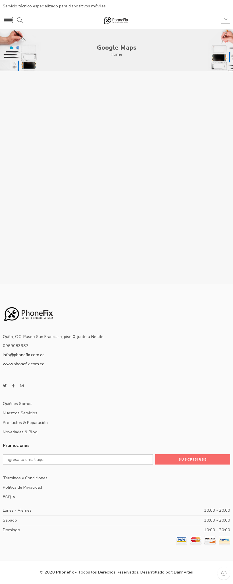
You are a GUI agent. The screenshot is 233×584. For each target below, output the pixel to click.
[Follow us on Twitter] (5, 386)
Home (116, 54)
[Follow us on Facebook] (13, 386)
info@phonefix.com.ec (23, 355)
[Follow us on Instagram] (22, 386)
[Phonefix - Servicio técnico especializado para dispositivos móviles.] (116, 20)
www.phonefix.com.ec (23, 364)
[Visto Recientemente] (223, 573)
